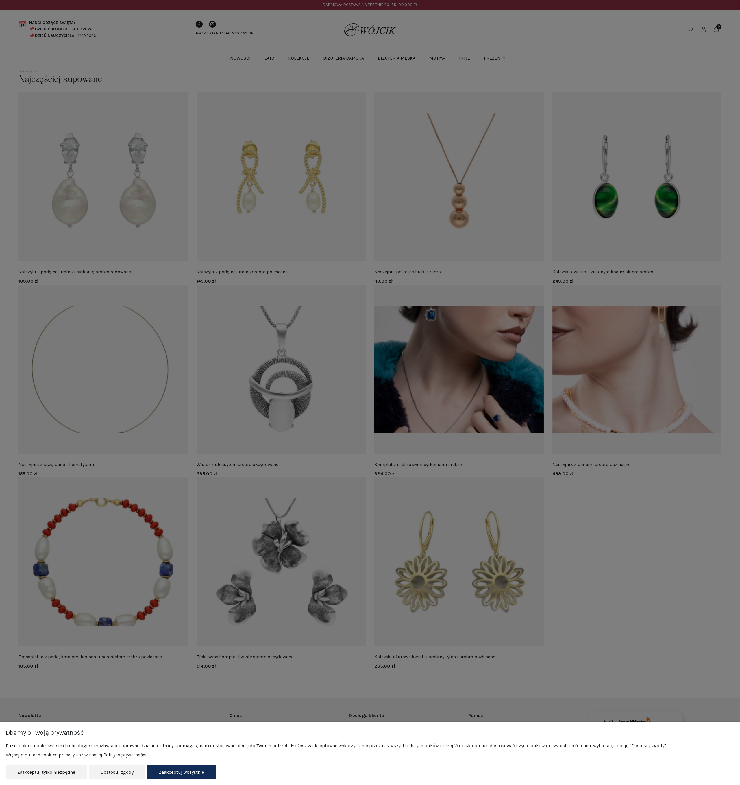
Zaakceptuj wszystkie (181, 772)
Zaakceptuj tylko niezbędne (46, 772)
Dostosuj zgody (117, 772)
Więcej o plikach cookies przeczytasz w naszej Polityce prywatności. (76, 755)
